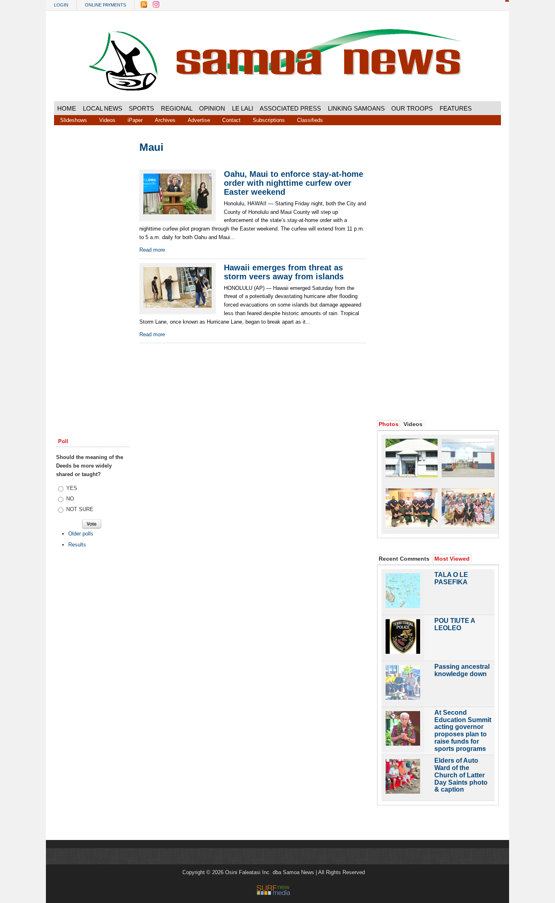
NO (70, 499)
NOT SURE (79, 509)
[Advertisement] (92, 265)
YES (71, 488)
